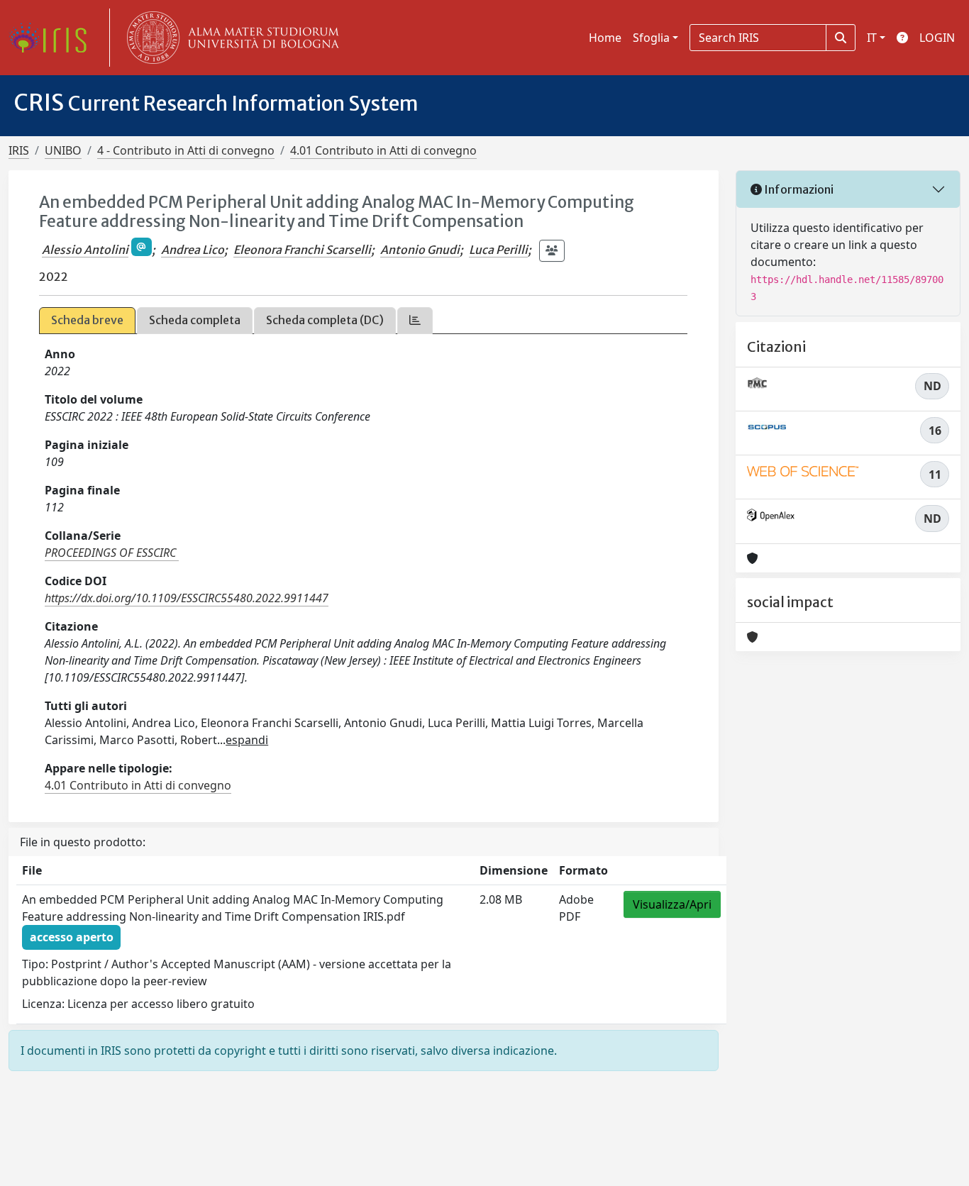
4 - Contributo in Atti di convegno (186, 150)
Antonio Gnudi (420, 250)
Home (605, 37)
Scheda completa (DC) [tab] (325, 320)
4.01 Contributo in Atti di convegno (383, 150)
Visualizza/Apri (672, 904)
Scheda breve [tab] (87, 320)
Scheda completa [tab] (194, 320)
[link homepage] (53, 37)
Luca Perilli (498, 250)
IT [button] (872, 37)
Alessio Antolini (85, 250)
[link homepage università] (229, 38)
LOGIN (937, 37)
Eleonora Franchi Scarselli (302, 250)
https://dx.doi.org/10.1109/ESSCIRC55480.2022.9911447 (186, 598)
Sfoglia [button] (651, 37)
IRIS (19, 150)
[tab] (415, 320)
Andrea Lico (192, 250)
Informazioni (798, 189)
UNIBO (63, 150)
